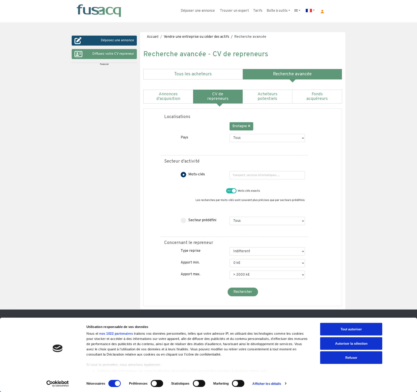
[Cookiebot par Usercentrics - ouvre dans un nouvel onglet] (58, 383)
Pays (184, 137)
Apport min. (190, 262)
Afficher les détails (266, 383)
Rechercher (242, 292)
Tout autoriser (351, 329)
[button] (322, 11)
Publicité (104, 64)
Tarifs (257, 11)
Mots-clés (196, 174)
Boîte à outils (277, 11)
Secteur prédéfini (202, 220)
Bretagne (240, 126)
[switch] (157, 383)
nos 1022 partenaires (116, 333)
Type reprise (190, 251)
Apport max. (190, 274)
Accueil (153, 37)
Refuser (351, 357)
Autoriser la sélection (351, 343)
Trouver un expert (234, 11)
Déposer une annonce (198, 11)
